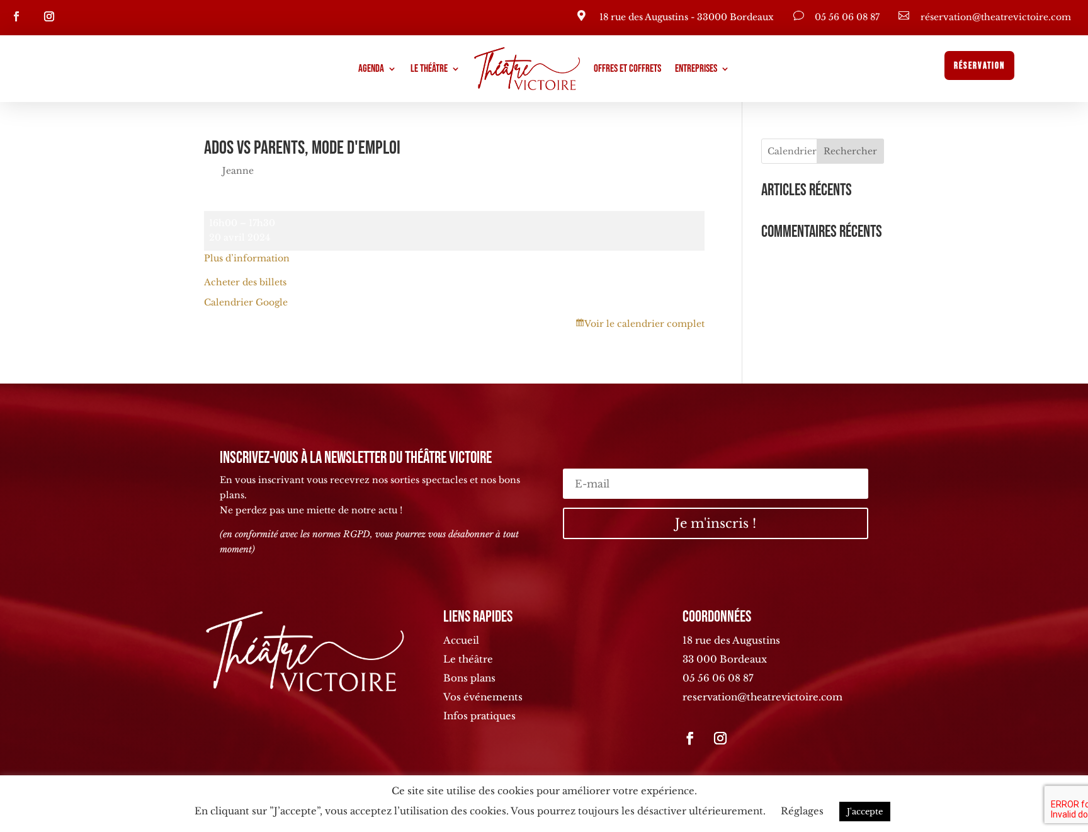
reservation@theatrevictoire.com (762, 697)
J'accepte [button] (865, 811)
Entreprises (696, 68)
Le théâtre (429, 68)
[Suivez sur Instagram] (49, 16)
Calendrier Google (246, 302)
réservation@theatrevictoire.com (996, 17)
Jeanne (238, 170)
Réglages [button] (802, 811)
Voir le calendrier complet (644, 323)
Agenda (371, 68)
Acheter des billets (245, 282)
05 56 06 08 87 (847, 17)
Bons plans (469, 678)
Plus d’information (247, 258)
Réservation (979, 66)
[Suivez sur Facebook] (16, 16)
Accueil (461, 640)
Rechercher (850, 151)
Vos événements (483, 697)
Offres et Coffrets (627, 68)
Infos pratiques (479, 716)
